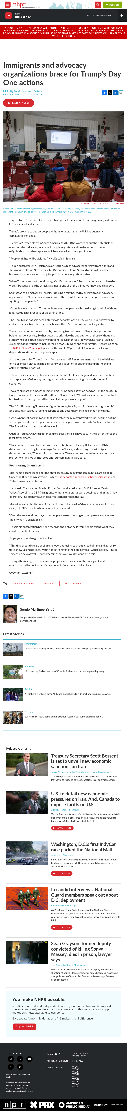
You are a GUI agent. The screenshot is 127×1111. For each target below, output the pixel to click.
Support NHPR (24, 1026)
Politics (28, 689)
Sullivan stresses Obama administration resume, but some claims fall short (64, 716)
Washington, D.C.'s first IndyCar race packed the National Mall (83, 847)
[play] (8, 15)
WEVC (75, 1069)
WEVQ (75, 1084)
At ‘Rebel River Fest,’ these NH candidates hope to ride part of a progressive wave (68, 693)
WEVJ (75, 1076)
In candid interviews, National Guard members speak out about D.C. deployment (84, 894)
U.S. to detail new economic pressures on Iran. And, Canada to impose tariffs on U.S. (85, 799)
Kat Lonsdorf (57, 905)
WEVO (75, 1081)
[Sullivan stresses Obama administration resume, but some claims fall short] (13, 717)
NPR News (49, 583)
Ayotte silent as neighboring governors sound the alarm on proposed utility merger (68, 648)
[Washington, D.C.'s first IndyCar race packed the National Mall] (27, 853)
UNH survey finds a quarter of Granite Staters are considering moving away (64, 671)
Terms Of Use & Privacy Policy (80, 1054)
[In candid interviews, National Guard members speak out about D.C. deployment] (27, 898)
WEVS (75, 1086)
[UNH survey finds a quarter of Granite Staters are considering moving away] (13, 672)
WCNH (75, 1067)
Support (114, 4)
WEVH (75, 1074)
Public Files (77, 1061)
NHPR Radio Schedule (57, 1061)
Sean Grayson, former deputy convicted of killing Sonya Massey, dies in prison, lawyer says (81, 951)
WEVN (75, 1079)
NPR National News (24, 583)
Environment (31, 643)
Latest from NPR (72, 583)
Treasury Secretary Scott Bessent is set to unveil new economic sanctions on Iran (84, 761)
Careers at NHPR (55, 1067)
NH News (29, 666)
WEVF (75, 1072)
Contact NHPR (54, 1054)
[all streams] (122, 15)
